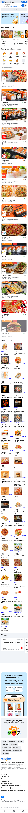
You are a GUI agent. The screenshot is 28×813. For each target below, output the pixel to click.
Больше (23, 63)
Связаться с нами (6, 779)
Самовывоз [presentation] (5, 753)
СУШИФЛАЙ (18, 552)
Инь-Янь (11, 436)
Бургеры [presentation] (20, 741)
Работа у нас (5, 776)
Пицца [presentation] (4, 741)
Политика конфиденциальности (11, 788)
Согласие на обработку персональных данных (13, 791)
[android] (10, 687)
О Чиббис (4, 774)
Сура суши (16, 39)
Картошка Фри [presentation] (17, 750)
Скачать (24, 1)
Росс (2, 39)
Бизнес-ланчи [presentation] (16, 747)
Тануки (11, 464)
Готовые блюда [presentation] (6, 750)
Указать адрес (13, 6)
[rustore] (18, 690)
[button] (7, 38)
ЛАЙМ (10, 508)
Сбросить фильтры (7, 67)
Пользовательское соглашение (11, 785)
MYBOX (24, 450)
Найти (15, 9)
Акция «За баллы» (6, 783)
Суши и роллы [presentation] (12, 741)
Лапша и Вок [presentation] (13, 744)
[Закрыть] (1, 1)
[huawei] (10, 690)
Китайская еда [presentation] (6, 747)
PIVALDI (11, 477)
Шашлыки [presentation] (5, 744)
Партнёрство (5, 781)
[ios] (18, 687)
